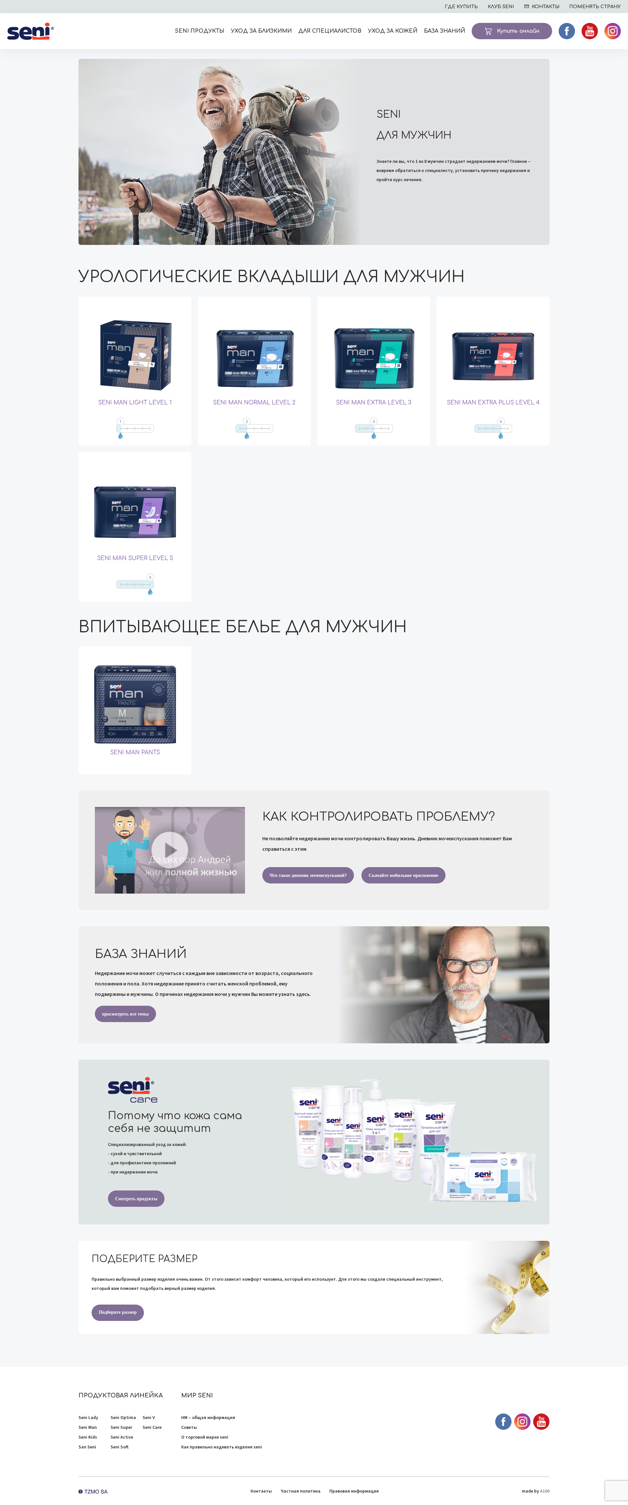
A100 (545, 1491)
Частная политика (301, 1491)
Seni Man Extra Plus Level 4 (493, 403)
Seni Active (122, 1437)
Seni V (149, 1417)
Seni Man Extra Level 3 (373, 403)
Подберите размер (118, 1312)
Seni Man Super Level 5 (135, 558)
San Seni (87, 1447)
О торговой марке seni (204, 1437)
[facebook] (567, 31)
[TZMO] (93, 1491)
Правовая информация (354, 1491)
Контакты (261, 1491)
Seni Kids (87, 1437)
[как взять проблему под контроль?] (170, 850)
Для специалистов (329, 31)
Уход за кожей (392, 31)
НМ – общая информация (208, 1417)
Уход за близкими (261, 31)
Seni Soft (120, 1447)
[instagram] (612, 31)
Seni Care (152, 1427)
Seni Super (121, 1427)
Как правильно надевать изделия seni (221, 1447)
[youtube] (590, 31)
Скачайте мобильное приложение (403, 875)
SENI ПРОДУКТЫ (199, 31)
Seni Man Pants (135, 752)
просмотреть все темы (125, 1014)
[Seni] (30, 31)
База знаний (444, 31)
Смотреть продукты (136, 1198)
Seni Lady (88, 1417)
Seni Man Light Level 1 (135, 403)
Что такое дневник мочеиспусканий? (308, 875)
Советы (189, 1427)
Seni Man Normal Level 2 (254, 403)
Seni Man (87, 1427)
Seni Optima (123, 1417)
